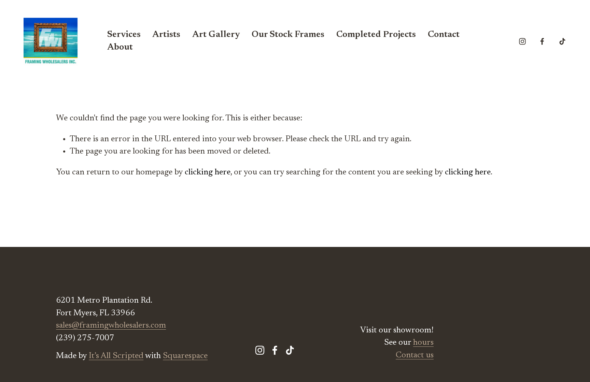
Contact (444, 34)
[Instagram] (522, 41)
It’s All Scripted (116, 356)
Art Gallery (216, 34)
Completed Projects (376, 34)
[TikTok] (562, 41)
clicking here (207, 172)
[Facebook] (542, 41)
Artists (166, 34)
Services (124, 34)
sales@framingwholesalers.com (111, 325)
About (120, 47)
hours (423, 343)
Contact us (415, 355)
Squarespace (185, 356)
